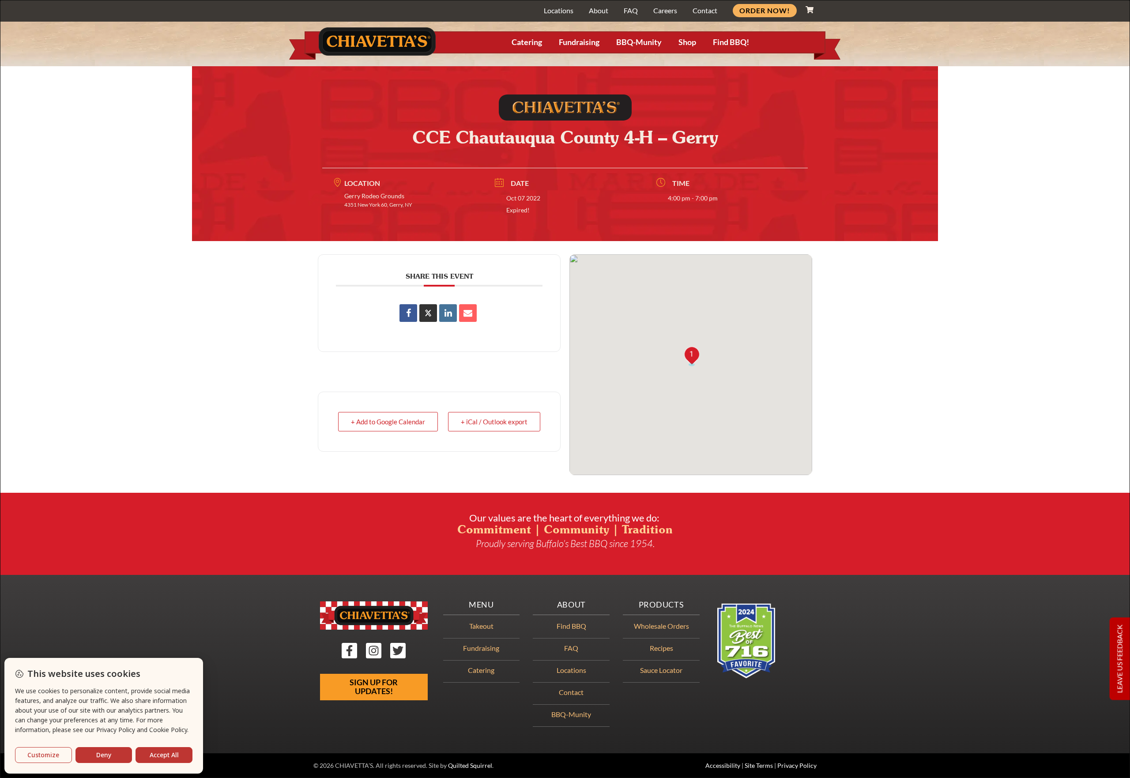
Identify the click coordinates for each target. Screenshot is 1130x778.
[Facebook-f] (349, 650)
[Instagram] (373, 650)
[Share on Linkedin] (448, 313)
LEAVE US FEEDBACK (1119, 659)
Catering (527, 42)
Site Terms (759, 765)
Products (661, 604)
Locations (558, 10)
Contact (705, 10)
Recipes (661, 648)
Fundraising (579, 42)
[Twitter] (398, 650)
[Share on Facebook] (408, 313)
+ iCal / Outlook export (494, 422)
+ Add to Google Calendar (388, 422)
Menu (481, 604)
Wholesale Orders (661, 626)
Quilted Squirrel (470, 765)
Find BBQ (571, 626)
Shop (687, 42)
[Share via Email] (468, 313)
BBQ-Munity (639, 42)
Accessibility (722, 765)
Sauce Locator (661, 670)
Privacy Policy (797, 765)
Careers (665, 10)
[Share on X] (428, 313)
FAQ (631, 10)
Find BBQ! (731, 42)
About (598, 10)
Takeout (481, 626)
